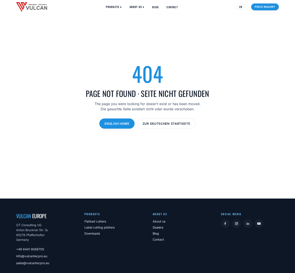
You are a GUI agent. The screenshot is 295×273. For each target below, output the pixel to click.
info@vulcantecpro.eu (31, 256)
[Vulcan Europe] (31, 7)
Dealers (158, 227)
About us (137, 7)
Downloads (92, 233)
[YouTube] (259, 223)
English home (117, 123)
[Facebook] (225, 223)
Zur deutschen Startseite (166, 123)
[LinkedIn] (247, 223)
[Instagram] (236, 223)
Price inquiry (265, 6)
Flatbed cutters (95, 221)
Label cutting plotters (99, 227)
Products (114, 7)
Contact (172, 7)
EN (240, 7)
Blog (155, 7)
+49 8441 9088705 (30, 249)
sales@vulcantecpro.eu (32, 263)
